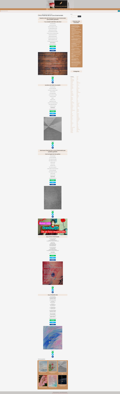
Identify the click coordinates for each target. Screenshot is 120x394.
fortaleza (72, 130)
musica (72, 109)
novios (77, 124)
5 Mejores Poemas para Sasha (75, 31)
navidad (78, 105)
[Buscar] (119, 11)
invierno (72, 118)
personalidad (72, 77)
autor (77, 97)
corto (77, 125)
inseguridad (72, 79)
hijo (77, 108)
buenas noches (73, 127)
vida (77, 122)
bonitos (78, 96)
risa (71, 96)
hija (77, 107)
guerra (77, 89)
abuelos (78, 109)
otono (77, 78)
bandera (72, 91)
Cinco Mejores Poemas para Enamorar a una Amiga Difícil (75, 26)
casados (72, 132)
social (71, 125)
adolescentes (78, 92)
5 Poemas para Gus (43, 372)
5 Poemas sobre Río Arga (74, 25)
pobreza (72, 99)
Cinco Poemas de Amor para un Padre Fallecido (75, 55)
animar (72, 108)
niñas (77, 77)
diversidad (72, 84)
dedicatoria (78, 129)
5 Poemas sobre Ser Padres (53, 387)
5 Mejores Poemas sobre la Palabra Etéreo (53, 372)
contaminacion (73, 110)
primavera (78, 88)
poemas (78, 131)
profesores (78, 106)
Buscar (71, 14)
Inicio (38, 14)
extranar (72, 98)
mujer (77, 126)
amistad (78, 113)
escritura (72, 101)
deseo (71, 117)
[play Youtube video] (52, 227)
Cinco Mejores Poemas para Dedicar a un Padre (75, 45)
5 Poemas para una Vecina (43, 387)
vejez (71, 112)
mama (77, 127)
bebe (77, 93)
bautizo (72, 85)
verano (71, 119)
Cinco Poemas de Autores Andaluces (75, 34)
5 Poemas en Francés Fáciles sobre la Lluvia (76, 46)
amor (40, 14)
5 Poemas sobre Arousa (74, 58)
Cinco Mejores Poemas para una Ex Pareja (76, 53)
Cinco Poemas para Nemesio (75, 35)
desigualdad (72, 80)
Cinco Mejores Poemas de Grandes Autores (62, 385)
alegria (77, 81)
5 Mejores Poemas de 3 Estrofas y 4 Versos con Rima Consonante (76, 62)
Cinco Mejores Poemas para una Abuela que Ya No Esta (76, 39)
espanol (78, 110)
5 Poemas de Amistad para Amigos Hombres (75, 59)
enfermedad (72, 102)
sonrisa (71, 113)
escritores (72, 115)
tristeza (78, 114)
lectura (71, 92)
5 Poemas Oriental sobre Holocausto (74, 28)
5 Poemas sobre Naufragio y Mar (76, 63)
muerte (78, 115)
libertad (78, 95)
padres (77, 121)
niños (77, 123)
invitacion (72, 81)
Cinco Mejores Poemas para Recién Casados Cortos (76, 30)
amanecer (72, 94)
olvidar (77, 76)
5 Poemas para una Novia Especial (76, 50)
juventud (72, 128)
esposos (78, 104)
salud (77, 79)
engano (72, 97)
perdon (71, 116)
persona (78, 111)
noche (77, 87)
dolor (71, 126)
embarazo (72, 95)
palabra (72, 131)
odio (71, 100)
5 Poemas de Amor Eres (74, 64)
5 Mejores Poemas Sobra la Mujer (62, 373)
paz (77, 98)
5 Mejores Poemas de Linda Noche (76, 32)
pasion (71, 114)
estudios (72, 129)
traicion (72, 83)
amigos (78, 128)
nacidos (72, 82)
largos (77, 90)
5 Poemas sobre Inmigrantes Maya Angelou (76, 36)
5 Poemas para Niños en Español (76, 40)
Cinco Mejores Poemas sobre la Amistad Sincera (75, 43)
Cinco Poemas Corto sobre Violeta (76, 41)
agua (77, 94)
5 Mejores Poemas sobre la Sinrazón (75, 56)
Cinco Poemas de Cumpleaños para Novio (75, 49)
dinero (71, 78)
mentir (71, 111)
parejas (78, 91)
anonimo (72, 93)
